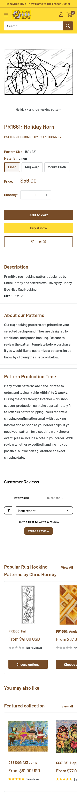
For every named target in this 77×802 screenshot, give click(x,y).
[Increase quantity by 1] (46, 195)
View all (67, 706)
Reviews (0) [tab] (21, 498)
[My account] (61, 14)
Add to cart (38, 215)
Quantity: (11, 195)
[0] (69, 14)
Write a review (38, 531)
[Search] (68, 25)
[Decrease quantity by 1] (25, 195)
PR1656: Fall (17, 631)
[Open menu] (6, 14)
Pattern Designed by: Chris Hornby (32, 137)
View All (67, 567)
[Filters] (8, 510)
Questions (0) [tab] (55, 498)
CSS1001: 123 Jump (22, 762)
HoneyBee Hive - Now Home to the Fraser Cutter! (38, 4)
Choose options (27, 664)
